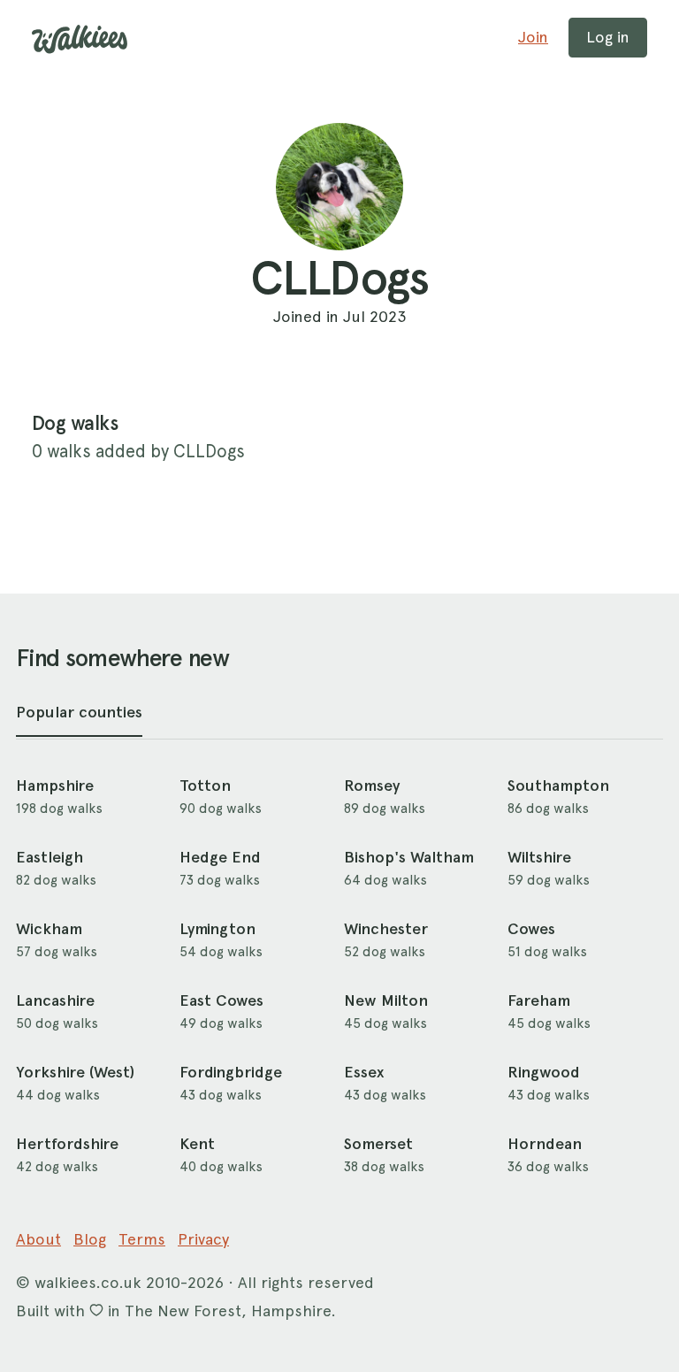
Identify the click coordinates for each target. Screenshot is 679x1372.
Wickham (49, 929)
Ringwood (543, 1072)
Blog (89, 1239)
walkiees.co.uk (87, 1282)
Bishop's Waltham (409, 857)
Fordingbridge (230, 1072)
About (38, 1239)
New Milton (386, 1000)
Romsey (372, 785)
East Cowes (221, 1000)
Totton (205, 785)
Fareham (538, 1000)
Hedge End (220, 857)
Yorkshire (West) (75, 1072)
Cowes (531, 929)
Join (533, 36)
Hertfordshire (67, 1144)
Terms (141, 1239)
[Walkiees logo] (79, 39)
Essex (364, 1072)
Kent (197, 1144)
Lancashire (55, 1000)
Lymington (217, 929)
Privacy (203, 1239)
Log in (607, 36)
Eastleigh (49, 857)
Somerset (378, 1144)
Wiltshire (539, 857)
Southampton (558, 785)
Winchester (386, 929)
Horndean (544, 1144)
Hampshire (55, 785)
